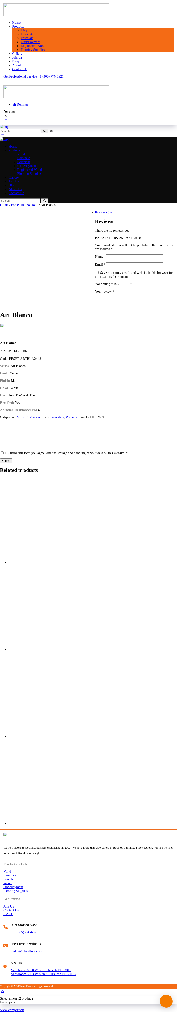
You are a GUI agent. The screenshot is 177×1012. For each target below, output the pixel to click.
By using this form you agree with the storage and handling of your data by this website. (66, 453)
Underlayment (13, 887)
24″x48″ (32, 205)
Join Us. (9, 906)
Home (4, 205)
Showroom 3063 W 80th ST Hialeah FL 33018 (43, 974)
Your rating (104, 284)
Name (100, 256)
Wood (7, 883)
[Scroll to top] (2, 991)
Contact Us (11, 910)
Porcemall (72, 417)
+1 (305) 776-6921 (25, 932)
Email (100, 264)
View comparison (12, 1010)
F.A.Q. (8, 914)
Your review (104, 291)
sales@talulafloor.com (27, 951)
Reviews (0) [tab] (103, 212)
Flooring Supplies (15, 891)
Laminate (9, 875)
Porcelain (17, 205)
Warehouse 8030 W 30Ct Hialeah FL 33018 (41, 970)
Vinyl (7, 871)
